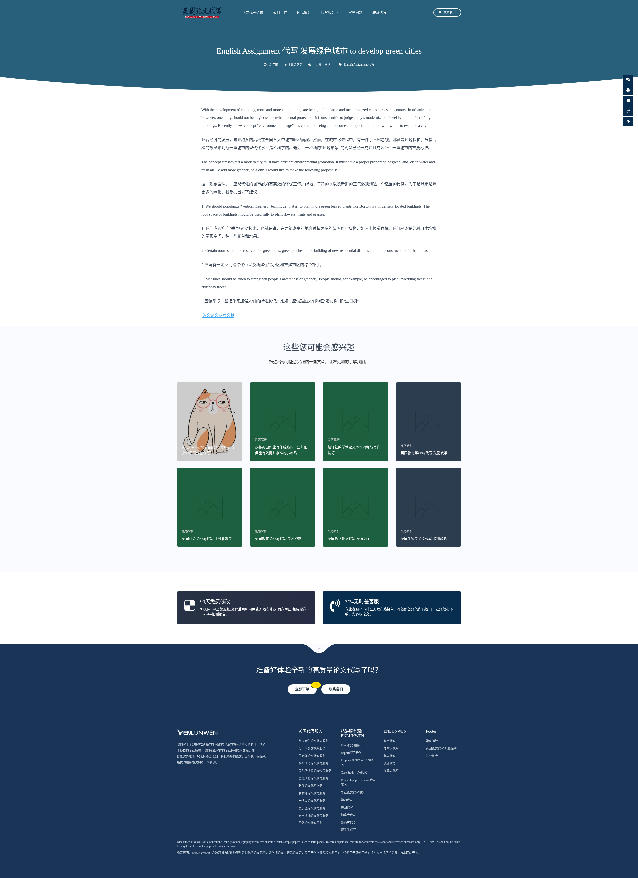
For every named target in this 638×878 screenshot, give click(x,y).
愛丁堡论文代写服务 (312, 808)
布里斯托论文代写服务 (313, 816)
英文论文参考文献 (218, 315)
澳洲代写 (347, 800)
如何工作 (280, 12)
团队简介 (304, 12)
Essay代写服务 (350, 745)
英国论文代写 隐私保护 (441, 748)
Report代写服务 (351, 753)
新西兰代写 (348, 822)
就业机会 (432, 756)
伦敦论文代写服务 (310, 823)
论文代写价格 (252, 12)
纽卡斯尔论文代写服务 (313, 741)
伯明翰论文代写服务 (312, 756)
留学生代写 (348, 830)
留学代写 (390, 741)
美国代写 (347, 807)
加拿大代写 (348, 815)
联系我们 (450, 12)
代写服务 (328, 12)
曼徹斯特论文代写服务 (313, 778)
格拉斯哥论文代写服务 (313, 763)
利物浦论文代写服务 (312, 793)
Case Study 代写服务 (354, 772)
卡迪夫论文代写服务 (312, 801)
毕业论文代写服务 (353, 792)
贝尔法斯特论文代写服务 (315, 771)
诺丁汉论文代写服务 (312, 748)
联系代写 (379, 12)
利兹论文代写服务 (310, 786)
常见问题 (355, 12)
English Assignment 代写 (359, 64)
